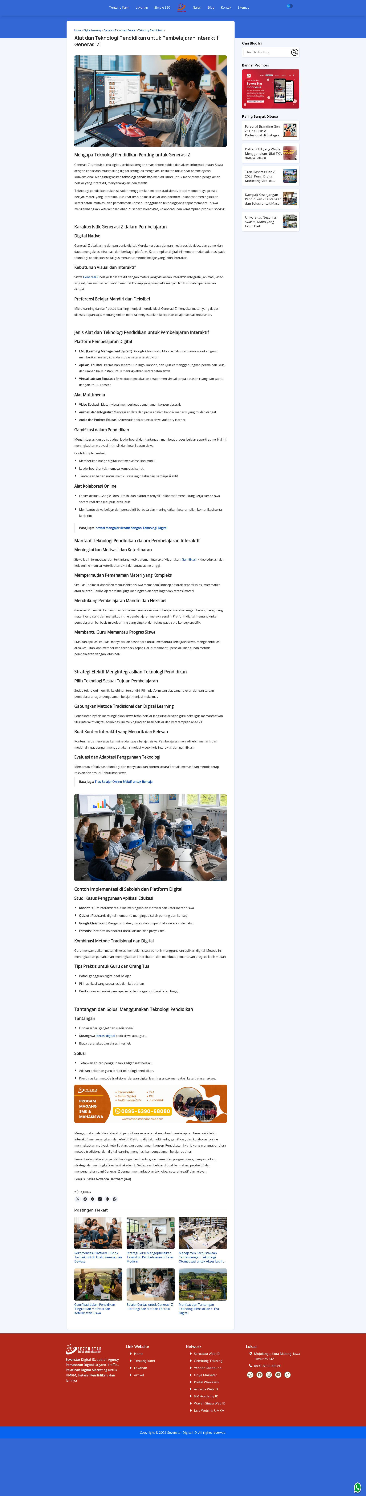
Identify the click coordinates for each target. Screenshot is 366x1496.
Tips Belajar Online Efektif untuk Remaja (123, 782)
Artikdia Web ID (206, 1389)
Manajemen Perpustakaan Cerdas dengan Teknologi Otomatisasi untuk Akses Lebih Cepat (201, 1257)
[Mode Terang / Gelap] (290, 6)
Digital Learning (92, 30)
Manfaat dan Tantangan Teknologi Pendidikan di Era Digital (199, 1308)
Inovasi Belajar (127, 30)
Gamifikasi (189, 559)
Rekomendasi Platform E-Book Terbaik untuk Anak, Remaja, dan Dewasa (98, 1257)
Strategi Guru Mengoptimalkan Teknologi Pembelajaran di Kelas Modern (150, 1257)
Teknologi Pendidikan (150, 30)
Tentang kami (144, 1360)
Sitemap (243, 7)
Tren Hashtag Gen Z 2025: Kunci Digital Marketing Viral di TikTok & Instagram (260, 176)
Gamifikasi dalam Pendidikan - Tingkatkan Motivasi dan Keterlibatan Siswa (95, 1308)
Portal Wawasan (206, 1382)
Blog (211, 7)
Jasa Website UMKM (209, 1410)
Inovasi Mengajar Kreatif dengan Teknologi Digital (131, 528)
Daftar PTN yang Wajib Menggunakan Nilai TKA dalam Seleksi (263, 153)
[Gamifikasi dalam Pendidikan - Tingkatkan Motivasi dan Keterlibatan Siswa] (98, 1284)
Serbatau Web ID (207, 1353)
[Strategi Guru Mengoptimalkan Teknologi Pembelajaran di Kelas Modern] (151, 1233)
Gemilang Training (208, 1360)
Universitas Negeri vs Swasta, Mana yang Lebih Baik (261, 221)
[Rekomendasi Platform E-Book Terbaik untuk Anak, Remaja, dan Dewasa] (98, 1233)
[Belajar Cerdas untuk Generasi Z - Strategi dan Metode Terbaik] (151, 1284)
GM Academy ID (206, 1396)
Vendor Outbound (208, 1368)
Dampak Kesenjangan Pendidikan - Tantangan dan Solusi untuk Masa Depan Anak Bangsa (263, 199)
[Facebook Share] (85, 1199)
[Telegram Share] (92, 1199)
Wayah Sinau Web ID (210, 1403)
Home (77, 30)
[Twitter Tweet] (77, 1199)
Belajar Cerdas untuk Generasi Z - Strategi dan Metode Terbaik (150, 1306)
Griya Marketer (205, 1375)
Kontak (226, 7)
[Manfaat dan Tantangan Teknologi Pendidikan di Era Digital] (203, 1284)
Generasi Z (110, 30)
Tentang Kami (119, 7)
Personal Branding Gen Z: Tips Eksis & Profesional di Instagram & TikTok (263, 130)
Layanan (142, 7)
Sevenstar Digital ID (182, 1432)
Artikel (139, 1375)
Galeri (197, 7)
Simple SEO (162, 7)
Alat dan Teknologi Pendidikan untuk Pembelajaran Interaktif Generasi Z (146, 41)
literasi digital (105, 1036)
